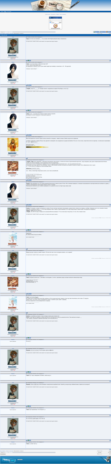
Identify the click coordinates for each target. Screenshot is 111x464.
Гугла (13, 231)
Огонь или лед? (16, 33)
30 (43, 250)
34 (43, 339)
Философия (11, 33)
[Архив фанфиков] (103, 459)
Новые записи (48, 14)
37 (43, 382)
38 (43, 407)
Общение (7, 33)
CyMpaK (12, 62)
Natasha (12, 275)
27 (43, 181)
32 (43, 295)
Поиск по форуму (62, 14)
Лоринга (12, 136)
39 (43, 416)
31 (43, 275)
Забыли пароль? (57, 23)
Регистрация (53, 23)
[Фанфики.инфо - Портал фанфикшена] (8, 459)
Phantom (12, 339)
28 (43, 206)
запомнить (52, 22)
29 (43, 231)
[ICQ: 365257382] (29, 60)
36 (43, 373)
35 (43, 348)
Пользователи (53, 14)
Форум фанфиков (2, 33)
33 (43, 314)
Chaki (13, 206)
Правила (57, 14)
